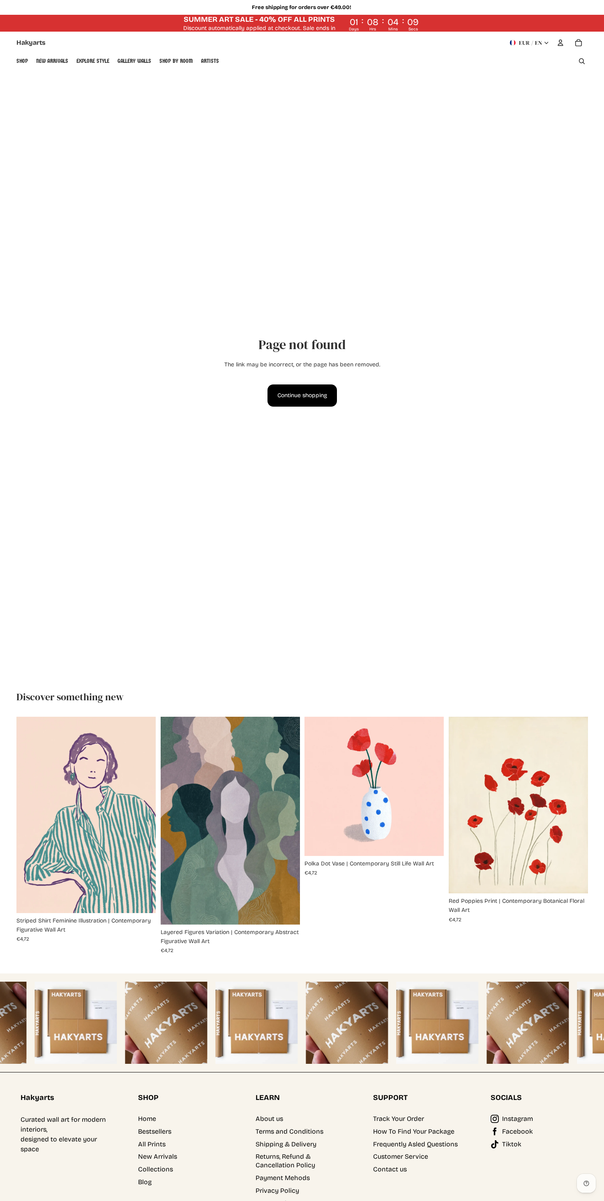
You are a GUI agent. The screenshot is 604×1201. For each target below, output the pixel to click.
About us (269, 1119)
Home (147, 1119)
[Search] (582, 61)
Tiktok (511, 1144)
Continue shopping (302, 395)
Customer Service (400, 1156)
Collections (155, 1169)
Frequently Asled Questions (415, 1144)
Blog (145, 1182)
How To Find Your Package (413, 1131)
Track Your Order (398, 1119)
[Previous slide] (28, 815)
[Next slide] (143, 815)
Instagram (517, 1119)
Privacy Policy (277, 1190)
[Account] (560, 43)
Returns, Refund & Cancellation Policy (285, 1161)
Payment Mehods (283, 1178)
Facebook (517, 1131)
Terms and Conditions (289, 1131)
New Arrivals (157, 1156)
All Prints (152, 1144)
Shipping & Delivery (286, 1144)
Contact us (390, 1169)
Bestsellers (154, 1131)
